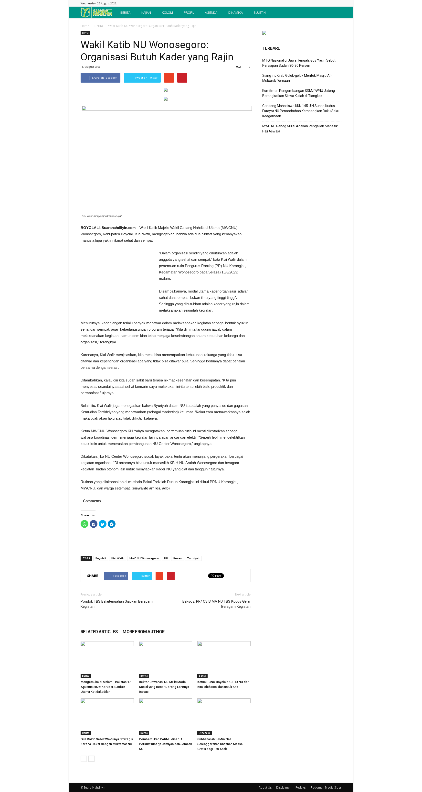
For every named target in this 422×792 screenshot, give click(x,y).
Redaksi (300, 787)
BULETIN (260, 12)
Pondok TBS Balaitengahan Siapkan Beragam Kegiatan (117, 604)
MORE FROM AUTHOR (143, 631)
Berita (99, 26)
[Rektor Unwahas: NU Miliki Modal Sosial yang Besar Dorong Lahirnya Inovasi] (165, 659)
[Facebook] (337, 3)
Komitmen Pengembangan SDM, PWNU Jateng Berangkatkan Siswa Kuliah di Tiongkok (298, 93)
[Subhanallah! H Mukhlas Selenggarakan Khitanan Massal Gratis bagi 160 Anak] (224, 716)
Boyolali (100, 558)
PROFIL (189, 12)
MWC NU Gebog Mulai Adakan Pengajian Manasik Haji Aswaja (300, 128)
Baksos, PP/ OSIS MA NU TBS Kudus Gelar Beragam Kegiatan (216, 604)
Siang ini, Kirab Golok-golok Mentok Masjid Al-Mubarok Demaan (297, 78)
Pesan (177, 558)
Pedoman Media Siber (326, 787)
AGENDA (211, 12)
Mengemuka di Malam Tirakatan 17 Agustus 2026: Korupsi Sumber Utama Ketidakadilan (106, 687)
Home (85, 26)
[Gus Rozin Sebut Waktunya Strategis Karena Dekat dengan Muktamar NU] (107, 716)
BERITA (125, 12)
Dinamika (205, 733)
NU (166, 558)
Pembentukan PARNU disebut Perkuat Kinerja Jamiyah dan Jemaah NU (165, 744)
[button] (335, 12)
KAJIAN (146, 12)
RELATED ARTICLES (99, 631)
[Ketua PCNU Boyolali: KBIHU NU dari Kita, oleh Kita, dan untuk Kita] (224, 659)
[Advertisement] (117, 282)
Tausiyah (193, 558)
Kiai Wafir (117, 558)
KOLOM (167, 12)
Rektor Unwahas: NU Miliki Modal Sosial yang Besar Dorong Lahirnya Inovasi (164, 687)
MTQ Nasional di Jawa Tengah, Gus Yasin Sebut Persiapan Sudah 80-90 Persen (299, 62)
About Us (265, 787)
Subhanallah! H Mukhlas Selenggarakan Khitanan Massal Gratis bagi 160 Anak (220, 744)
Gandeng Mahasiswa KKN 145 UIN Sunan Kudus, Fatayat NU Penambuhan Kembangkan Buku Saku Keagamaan (300, 111)
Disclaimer (283, 787)
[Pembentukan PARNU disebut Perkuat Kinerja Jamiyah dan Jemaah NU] (165, 716)
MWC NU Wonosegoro (144, 558)
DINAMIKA (235, 12)
